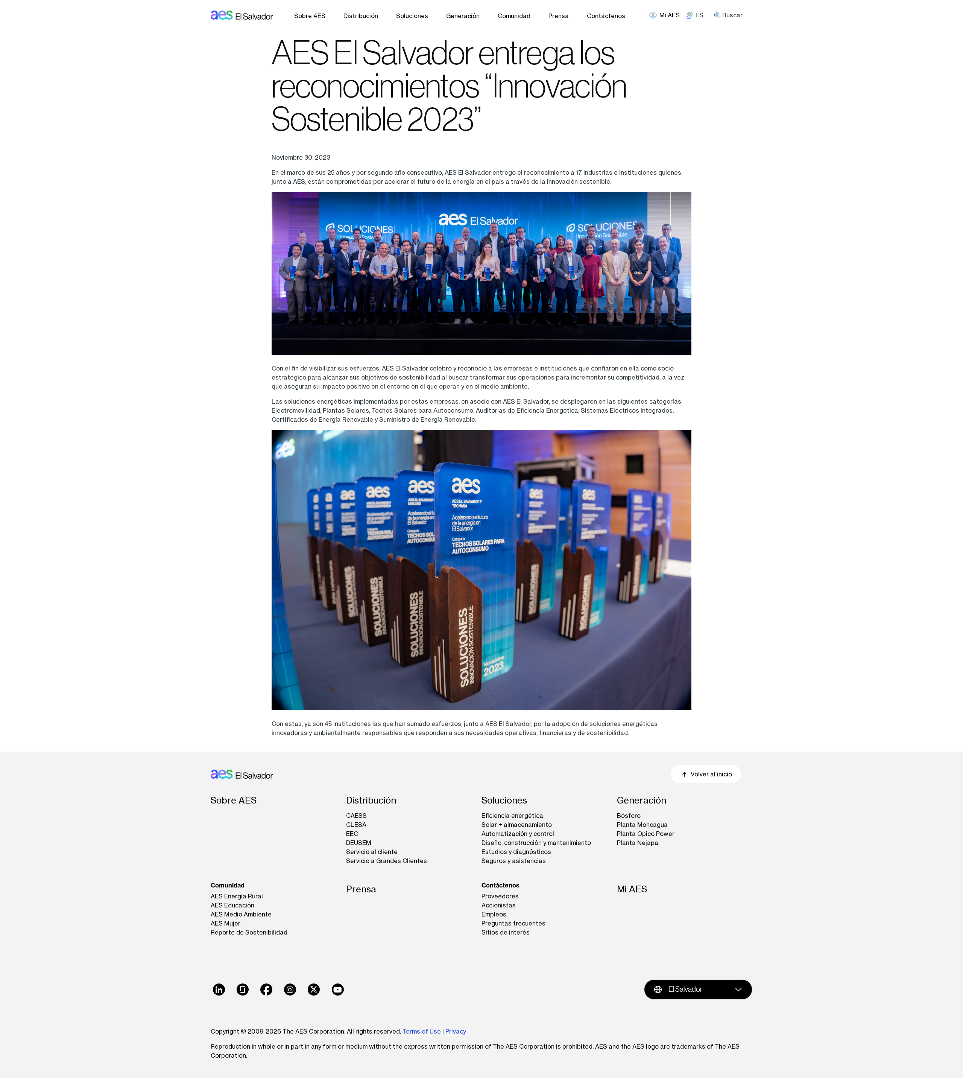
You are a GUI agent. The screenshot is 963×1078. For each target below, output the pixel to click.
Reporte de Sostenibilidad (249, 932)
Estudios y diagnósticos (516, 851)
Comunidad (514, 16)
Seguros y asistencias (514, 861)
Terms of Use (422, 1031)
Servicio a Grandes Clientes (386, 861)
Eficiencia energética (512, 815)
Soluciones (412, 16)
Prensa (558, 16)
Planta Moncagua (642, 824)
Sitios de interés (506, 932)
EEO (352, 833)
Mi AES (632, 889)
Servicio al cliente (372, 851)
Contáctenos (606, 16)
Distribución (360, 16)
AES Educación (232, 905)
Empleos (494, 914)
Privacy (455, 1031)
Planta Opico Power (645, 833)
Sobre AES (309, 16)
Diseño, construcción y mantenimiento (536, 842)
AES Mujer (225, 923)
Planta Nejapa (637, 842)
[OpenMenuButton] (667, 15)
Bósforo (629, 815)
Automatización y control (518, 833)
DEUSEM (358, 842)
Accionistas (499, 905)
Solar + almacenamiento (517, 824)
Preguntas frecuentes (513, 923)
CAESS (356, 815)
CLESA (356, 824)
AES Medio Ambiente (241, 914)
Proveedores (500, 896)
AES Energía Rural (237, 896)
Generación (463, 16)
